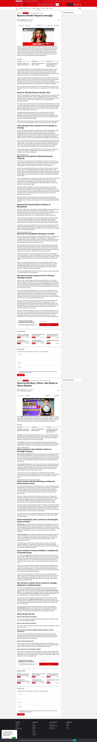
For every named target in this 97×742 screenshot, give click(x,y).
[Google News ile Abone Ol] (21, 25)
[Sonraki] (24, 1)
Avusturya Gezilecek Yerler (23, 447)
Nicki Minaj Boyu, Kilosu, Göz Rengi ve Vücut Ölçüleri (28, 479)
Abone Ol (70, 4)
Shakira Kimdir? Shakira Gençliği (24, 232)
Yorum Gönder (21, 714)
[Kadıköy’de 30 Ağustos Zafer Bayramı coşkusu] (38, 64)
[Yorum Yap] (46, 25)
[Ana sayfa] (16, 8)
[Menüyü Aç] (17, 4)
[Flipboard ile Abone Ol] (27, 25)
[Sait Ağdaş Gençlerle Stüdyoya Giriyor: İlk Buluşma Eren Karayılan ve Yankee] (38, 341)
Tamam (74, 740)
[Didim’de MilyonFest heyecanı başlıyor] (53, 341)
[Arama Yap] (74, 4)
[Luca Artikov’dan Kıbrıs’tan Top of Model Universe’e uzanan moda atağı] (53, 64)
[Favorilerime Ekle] (43, 25)
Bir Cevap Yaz (21, 349)
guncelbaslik (23, 19)
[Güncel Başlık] (24, 4)
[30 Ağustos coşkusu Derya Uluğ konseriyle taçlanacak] (24, 64)
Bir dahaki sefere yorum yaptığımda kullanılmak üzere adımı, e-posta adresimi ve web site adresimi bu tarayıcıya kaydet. (38, 372)
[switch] (79, 8)
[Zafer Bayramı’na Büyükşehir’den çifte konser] (23, 341)
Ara (57, 4)
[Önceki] (23, 1)
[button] (77, 4)
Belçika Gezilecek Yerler (22, 154)
